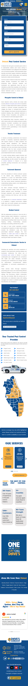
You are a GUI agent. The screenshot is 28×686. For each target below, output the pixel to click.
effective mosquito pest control (13, 103)
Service (6, 43)
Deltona (12, 582)
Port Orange (24, 587)
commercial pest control (7, 255)
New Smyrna (22, 585)
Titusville (14, 589)
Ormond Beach (9, 587)
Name (5, 19)
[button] (2, 459)
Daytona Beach (19, 582)
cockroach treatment (17, 199)
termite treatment (7, 161)
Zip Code (6, 37)
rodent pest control (14, 233)
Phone (6, 31)
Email (5, 25)
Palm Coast (17, 587)
